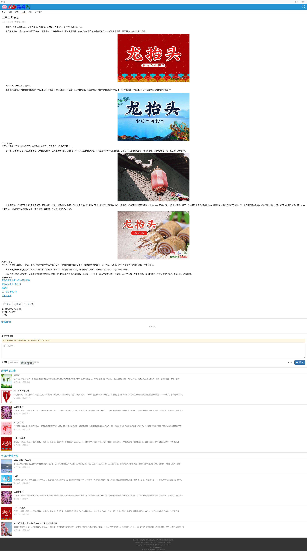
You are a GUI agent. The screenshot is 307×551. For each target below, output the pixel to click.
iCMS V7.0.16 (157, 547)
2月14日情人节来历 (14, 309)
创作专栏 (38, 12)
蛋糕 (10, 12)
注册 (303, 2)
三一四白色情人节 (9, 292)
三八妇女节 (11, 312)
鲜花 (16, 12)
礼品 (23, 12)
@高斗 (24, 22)
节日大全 (17, 22)
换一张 (36, 362)
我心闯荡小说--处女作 (11, 284)
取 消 (290, 362)
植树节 (5, 288)
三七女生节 (6, 295)
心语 (30, 12)
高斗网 (155, 545)
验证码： (5, 362)
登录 (296, 2)
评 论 (301, 362)
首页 (3, 12)
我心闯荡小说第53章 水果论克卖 (16, 280)
